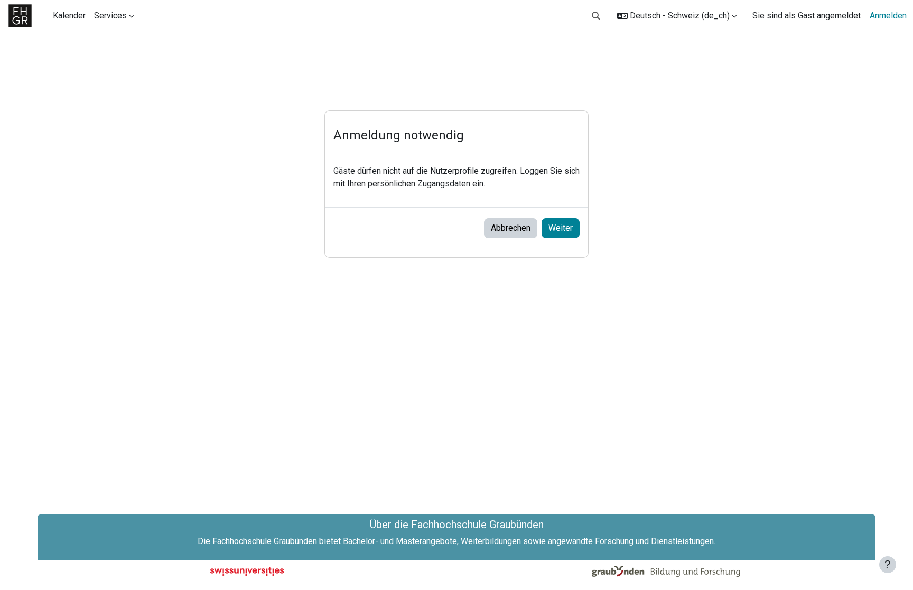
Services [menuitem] (110, 16)
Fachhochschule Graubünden (264, 541)
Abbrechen (510, 228)
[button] (595, 16)
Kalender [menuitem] (69, 16)
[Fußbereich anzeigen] (887, 564)
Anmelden (888, 16)
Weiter (560, 228)
